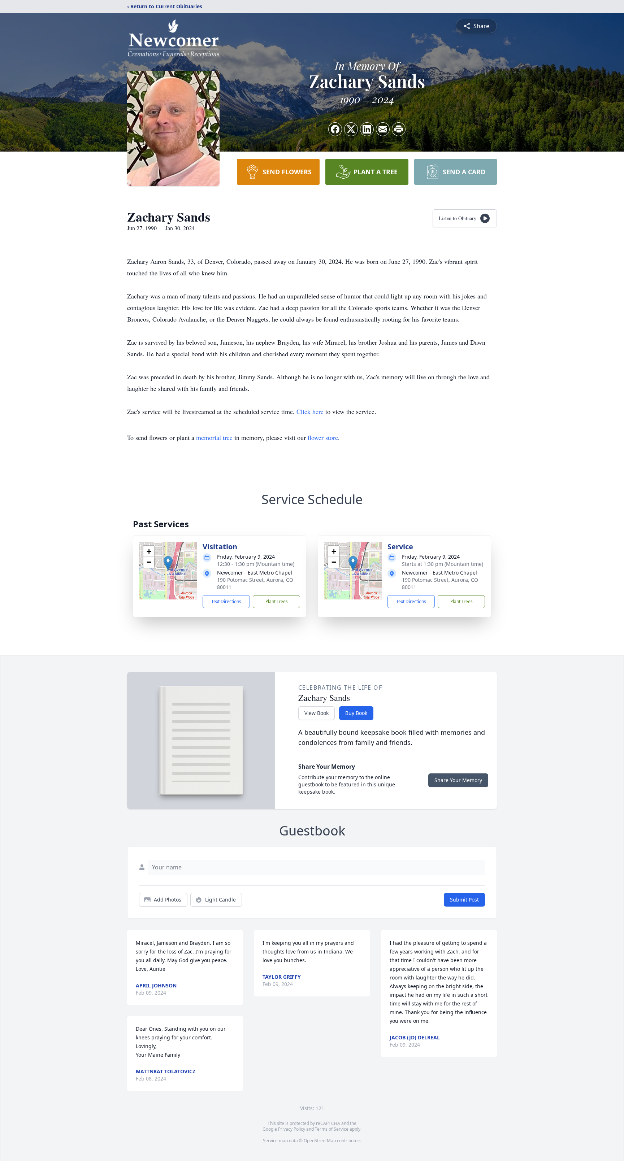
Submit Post (464, 899)
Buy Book (356, 713)
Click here (310, 411)
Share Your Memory (458, 780)
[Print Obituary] (398, 129)
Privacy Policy (291, 1129)
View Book (316, 713)
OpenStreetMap (320, 1141)
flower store (323, 437)
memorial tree (214, 437)
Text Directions (226, 601)
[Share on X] (351, 129)
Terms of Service (331, 1129)
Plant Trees (276, 601)
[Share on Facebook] (335, 129)
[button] (168, 563)
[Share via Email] (382, 129)
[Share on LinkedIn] (366, 129)
